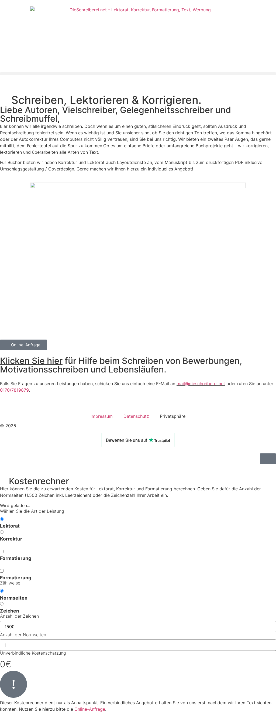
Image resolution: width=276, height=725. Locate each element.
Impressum (102, 416)
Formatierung (15, 558)
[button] (138, 73)
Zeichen (9, 610)
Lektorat (10, 526)
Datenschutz (136, 416)
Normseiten (13, 598)
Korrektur (11, 538)
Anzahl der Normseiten (23, 634)
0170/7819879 (14, 390)
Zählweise (10, 583)
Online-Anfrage (89, 709)
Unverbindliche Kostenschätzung (33, 653)
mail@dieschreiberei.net (201, 383)
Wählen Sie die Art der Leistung (32, 511)
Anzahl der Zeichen (19, 616)
